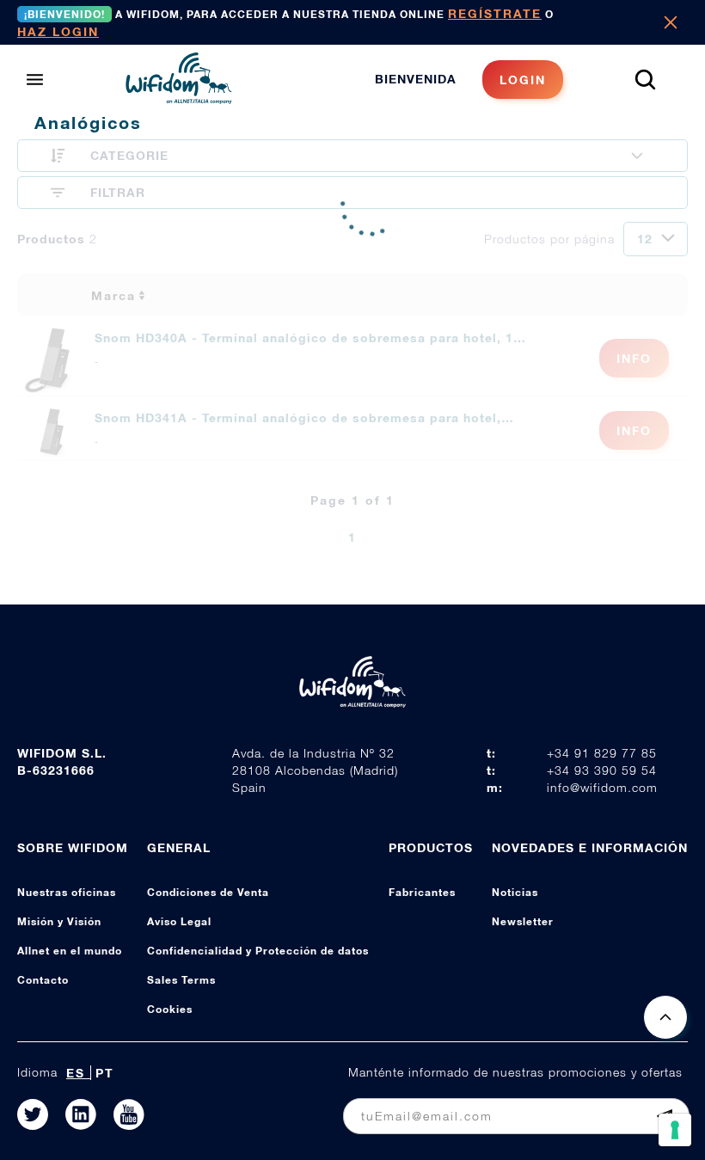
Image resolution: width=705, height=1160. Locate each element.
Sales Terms (181, 979)
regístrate (495, 13)
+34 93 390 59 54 (602, 770)
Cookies (170, 1009)
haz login (58, 31)
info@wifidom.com (602, 787)
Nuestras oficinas (66, 892)
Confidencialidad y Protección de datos (258, 950)
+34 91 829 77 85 (602, 753)
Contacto (43, 979)
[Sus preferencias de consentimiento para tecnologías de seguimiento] (675, 1130)
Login (523, 79)
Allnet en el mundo (69, 950)
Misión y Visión (59, 921)
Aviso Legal (179, 921)
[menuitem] (469, 79)
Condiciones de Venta (208, 892)
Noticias (515, 892)
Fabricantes (422, 892)
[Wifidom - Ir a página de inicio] (179, 99)
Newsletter (523, 921)
